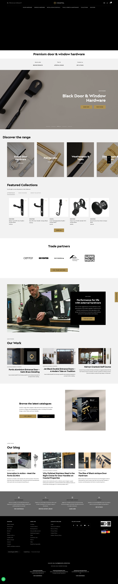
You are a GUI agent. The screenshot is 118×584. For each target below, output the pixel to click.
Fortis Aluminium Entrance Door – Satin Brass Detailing (24, 370)
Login (52, 524)
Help (31, 542)
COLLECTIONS (84, 7)
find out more (88, 318)
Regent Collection (36, 192)
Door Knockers (23, 192)
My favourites (116, 296)
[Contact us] (104, 3)
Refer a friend (10, 539)
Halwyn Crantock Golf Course (97, 367)
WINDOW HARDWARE (39, 7)
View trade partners (59, 270)
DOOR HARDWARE (27, 7)
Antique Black (11, 192)
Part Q (31, 539)
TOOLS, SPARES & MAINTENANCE (70, 7)
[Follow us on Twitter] (77, 525)
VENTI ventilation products (13, 546)
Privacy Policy (54, 531)
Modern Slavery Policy (56, 535)
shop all (59, 230)
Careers (9, 542)
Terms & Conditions (55, 526)
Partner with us (10, 535)
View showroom (37, 575)
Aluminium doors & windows (14, 366)
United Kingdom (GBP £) (13, 551)
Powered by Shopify (35, 551)
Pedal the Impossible (35, 544)
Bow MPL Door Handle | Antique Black (38, 220)
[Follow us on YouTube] (85, 525)
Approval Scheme (59, 65)
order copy (46, 416)
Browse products (38, 65)
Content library (34, 526)
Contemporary (34, 409)
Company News (11, 470)
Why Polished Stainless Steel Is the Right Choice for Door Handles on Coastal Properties (59, 475)
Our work (9, 528)
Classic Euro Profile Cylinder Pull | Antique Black (78, 221)
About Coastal (10, 524)
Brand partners (34, 528)
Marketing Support (34, 533)
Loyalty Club (10, 537)
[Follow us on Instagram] (81, 525)
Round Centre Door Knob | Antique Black (98, 221)
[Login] (107, 3)
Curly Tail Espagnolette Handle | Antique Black (57, 221)
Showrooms (10, 526)
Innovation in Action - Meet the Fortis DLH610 (21, 474)
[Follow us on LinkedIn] (88, 525)
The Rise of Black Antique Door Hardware (92, 474)
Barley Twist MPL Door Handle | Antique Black (16, 221)
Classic (26, 409)
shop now (18, 106)
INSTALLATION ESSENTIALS (53, 7)
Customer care (33, 537)
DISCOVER (92, 7)
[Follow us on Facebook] (73, 525)
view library (28, 416)
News (8, 533)
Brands (8, 531)
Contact (9, 544)
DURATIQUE (11, 218)
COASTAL (52, 218)
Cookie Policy (54, 533)
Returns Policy (54, 528)
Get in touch (80, 65)
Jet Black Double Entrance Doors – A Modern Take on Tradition (59, 370)
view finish (31, 106)
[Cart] (110, 3)
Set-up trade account (35, 531)
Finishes (32, 524)
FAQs (31, 535)
